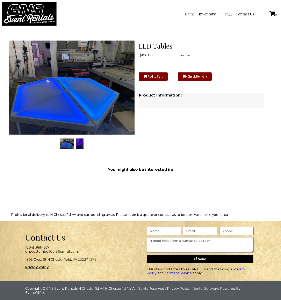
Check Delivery (197, 76)
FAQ (228, 14)
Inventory (207, 14)
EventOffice (35, 293)
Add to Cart (155, 76)
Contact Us (245, 14)
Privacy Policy (37, 267)
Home (190, 14)
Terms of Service (178, 273)
